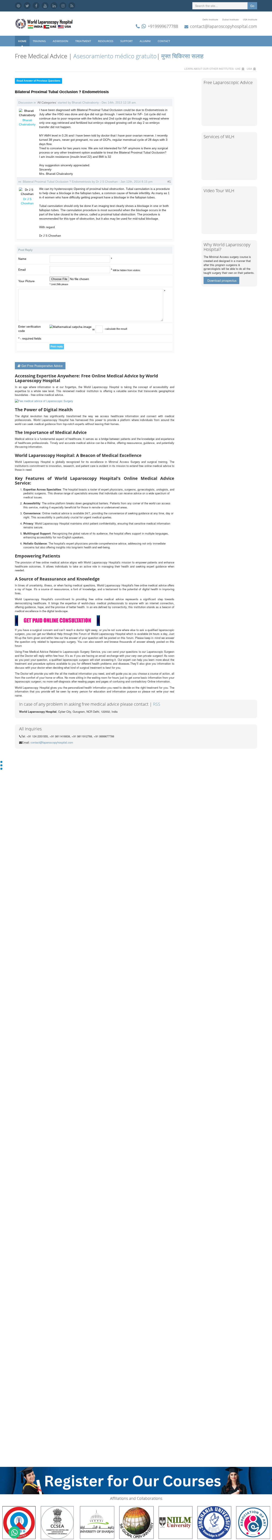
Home (22, 41)
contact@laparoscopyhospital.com (223, 26)
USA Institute (250, 19)
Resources (106, 41)
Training (39, 41)
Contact (164, 41)
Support (126, 41)
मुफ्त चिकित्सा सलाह (182, 56)
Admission (61, 41)
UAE (238, 68)
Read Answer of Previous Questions (38, 80)
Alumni (145, 41)
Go (252, 6)
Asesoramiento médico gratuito (114, 56)
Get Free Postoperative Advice (42, 366)
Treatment (83, 41)
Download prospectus (222, 280)
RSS (156, 704)
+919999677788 (163, 26)
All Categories (46, 102)
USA (249, 68)
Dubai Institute (230, 19)
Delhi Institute (210, 19)
